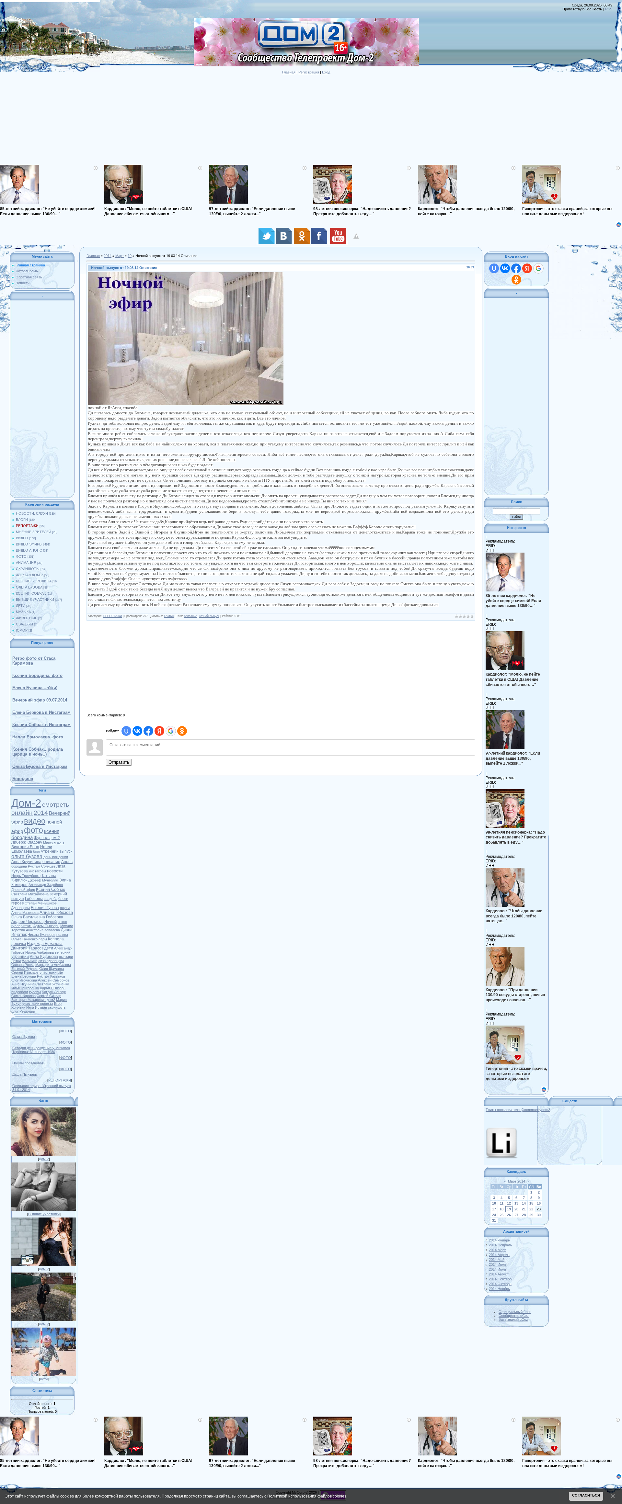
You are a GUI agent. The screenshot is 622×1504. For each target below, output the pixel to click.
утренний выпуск (56, 851)
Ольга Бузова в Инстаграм (39, 766)
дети (48, 948)
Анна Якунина (22, 984)
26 (509, 1215)
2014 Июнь (498, 1264)
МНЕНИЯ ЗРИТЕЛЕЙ (33, 532)
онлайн (22, 812)
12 (509, 1203)
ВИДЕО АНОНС (29, 550)
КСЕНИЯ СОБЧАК (31, 593)
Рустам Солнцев (41, 866)
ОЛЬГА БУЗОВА (29, 587)
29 (531, 1215)
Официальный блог (515, 1312)
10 (494, 1203)
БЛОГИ (22, 520)
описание (51, 861)
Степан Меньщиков (41, 903)
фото (33, 830)
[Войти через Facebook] (148, 731)
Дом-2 (26, 803)
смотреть (55, 804)
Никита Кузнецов (41, 935)
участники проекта (37, 1003)
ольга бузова (26, 856)
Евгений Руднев (24, 969)
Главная (288, 72)
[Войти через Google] (171, 731)
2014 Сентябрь (501, 1279)
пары (43, 939)
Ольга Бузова (23, 1036)
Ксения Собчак (50, 889)
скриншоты (57, 1007)
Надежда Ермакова (45, 943)
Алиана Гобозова (56, 912)
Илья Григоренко (25, 988)
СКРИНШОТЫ (28, 569)
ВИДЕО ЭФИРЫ (29, 544)
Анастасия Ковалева (43, 930)
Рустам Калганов (51, 976)
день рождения (55, 857)
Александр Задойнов (46, 885)
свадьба (50, 899)
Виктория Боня (25, 847)
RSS (608, 9)
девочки (18, 943)
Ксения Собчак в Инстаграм (41, 724)
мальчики (29, 961)
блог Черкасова (24, 980)
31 (494, 1220)
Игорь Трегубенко (25, 876)
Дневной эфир (23, 890)
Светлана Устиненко (52, 984)
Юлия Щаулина (51, 969)
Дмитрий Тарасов (27, 948)
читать (26, 926)
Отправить (119, 762)
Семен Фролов (23, 996)
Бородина (22, 778)
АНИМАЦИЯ (26, 563)
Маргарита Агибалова (53, 965)
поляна (62, 935)
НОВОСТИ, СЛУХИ (32, 513)
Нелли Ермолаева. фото (37, 737)
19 (130, 256)
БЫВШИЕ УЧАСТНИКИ (35, 599)
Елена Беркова (23, 976)
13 (516, 1203)
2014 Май (496, 1260)
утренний (20, 956)
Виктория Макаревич (28, 1000)
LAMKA (169, 616)
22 (531, 1209)
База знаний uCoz (513, 1319)
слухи (65, 908)
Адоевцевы (20, 908)
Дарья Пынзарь (52, 988)
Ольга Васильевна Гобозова (37, 917)
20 (516, 1209)
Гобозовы (34, 898)
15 (531, 1203)
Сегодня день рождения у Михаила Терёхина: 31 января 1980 (41, 1050)
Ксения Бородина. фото (37, 675)
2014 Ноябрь (499, 1289)
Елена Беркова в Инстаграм (41, 712)
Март (119, 256)
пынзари (66, 957)
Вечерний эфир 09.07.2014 (39, 700)
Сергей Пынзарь (25, 972)
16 (539, 1203)
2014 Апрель (499, 1255)
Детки (16, 961)
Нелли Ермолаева (31, 849)
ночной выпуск (209, 616)
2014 (41, 812)
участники (48, 972)
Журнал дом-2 (47, 838)
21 (524, 1209)
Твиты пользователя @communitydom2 (518, 1110)
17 (494, 1209)
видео (34, 820)
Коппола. (56, 939)
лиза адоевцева (51, 961)
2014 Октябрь (500, 1284)
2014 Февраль (500, 1245)
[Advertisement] (194, 119)
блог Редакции (23, 1011)
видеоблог (19, 992)
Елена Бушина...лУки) (34, 687)
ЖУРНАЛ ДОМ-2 (29, 575)
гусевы (35, 992)
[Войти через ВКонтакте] (137, 731)
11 (501, 1203)
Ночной (50, 922)
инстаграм (37, 871)
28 (524, 1215)
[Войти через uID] (126, 731)
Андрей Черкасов (27, 921)
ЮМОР (22, 630)
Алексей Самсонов (53, 980)
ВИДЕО (22, 538)
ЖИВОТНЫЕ (26, 618)
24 (494, 1215)
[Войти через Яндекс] (159, 731)
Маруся (49, 842)
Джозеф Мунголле (43, 880)
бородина (19, 866)
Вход (326, 72)
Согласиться (586, 1495)
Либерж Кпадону (26, 842)
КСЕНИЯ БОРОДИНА (34, 581)
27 (516, 1215)
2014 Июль (498, 1269)
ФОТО (21, 556)
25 (501, 1215)
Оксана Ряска (22, 965)
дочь (60, 842)
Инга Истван (36, 1007)
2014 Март (497, 1250)
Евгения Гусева (45, 907)
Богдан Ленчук (54, 992)
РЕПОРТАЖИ (27, 526)
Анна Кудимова (44, 956)
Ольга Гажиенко (24, 939)
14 (524, 1203)
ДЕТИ (20, 606)
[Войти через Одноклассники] (182, 731)
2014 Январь (499, 1240)
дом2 (51, 1000)
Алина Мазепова (25, 913)
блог (36, 851)
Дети (44, 1379)
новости (55, 871)
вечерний (62, 952)
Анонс (67, 861)
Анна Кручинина (26, 861)
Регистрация (308, 72)
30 (539, 1215)
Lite (60, 972)
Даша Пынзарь (24, 1074)
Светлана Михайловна (30, 894)
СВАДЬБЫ (24, 624)
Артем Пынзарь (46, 926)
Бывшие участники (44, 1214)
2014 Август (499, 1274)
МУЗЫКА (23, 612)
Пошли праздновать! (29, 1063)
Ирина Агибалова (39, 952)
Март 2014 (516, 1181)
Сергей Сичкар (49, 996)
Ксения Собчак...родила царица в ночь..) (37, 752)
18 (501, 1209)
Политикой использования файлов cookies (306, 1496)
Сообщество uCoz (514, 1316)
